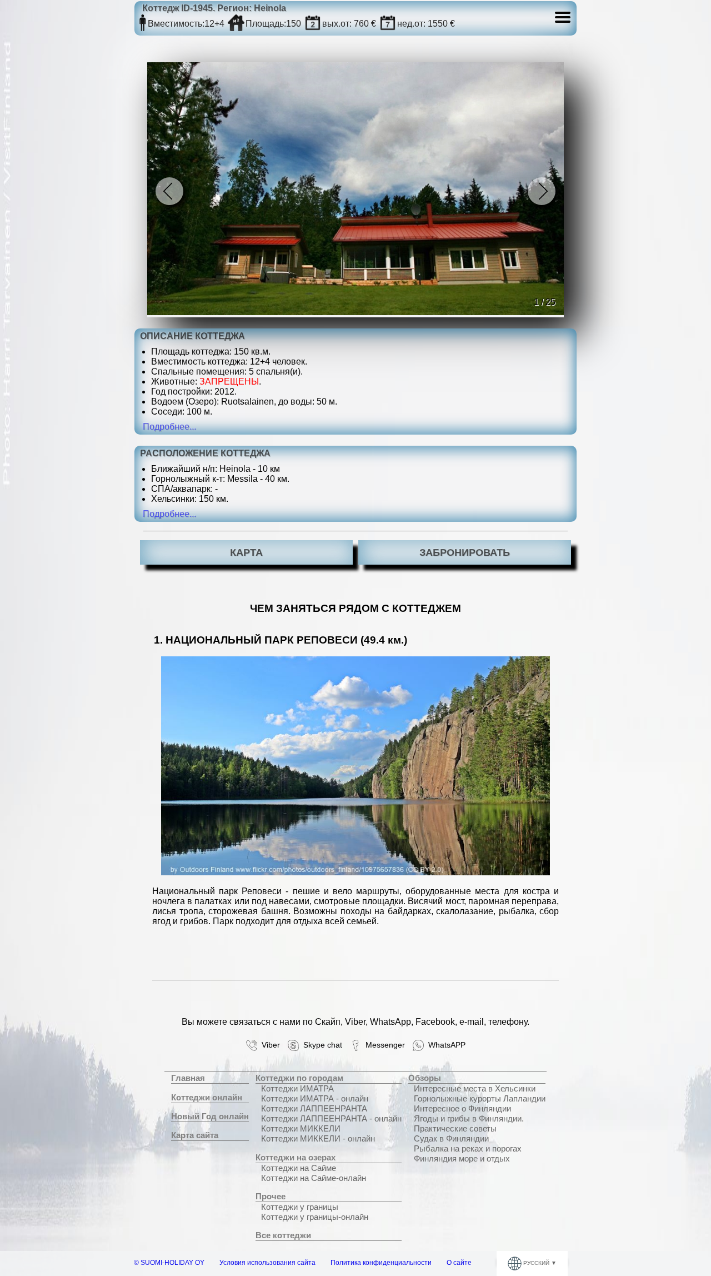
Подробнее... (169, 426)
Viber (268, 1045)
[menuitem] (210, 1078)
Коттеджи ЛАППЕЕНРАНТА (314, 1108)
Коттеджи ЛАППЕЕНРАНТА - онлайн (331, 1118)
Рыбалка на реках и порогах (468, 1148)
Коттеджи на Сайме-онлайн (313, 1178)
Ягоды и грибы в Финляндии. (469, 1118)
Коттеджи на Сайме (298, 1168)
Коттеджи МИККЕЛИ (301, 1128)
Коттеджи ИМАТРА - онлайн (314, 1098)
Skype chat (320, 1045)
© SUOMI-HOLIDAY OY (169, 1263)
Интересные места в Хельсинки (474, 1088)
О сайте (459, 1263)
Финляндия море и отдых (462, 1158)
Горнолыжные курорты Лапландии (479, 1098)
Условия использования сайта (267, 1263)
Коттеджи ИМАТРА (297, 1088)
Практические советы (455, 1128)
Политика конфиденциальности (381, 1263)
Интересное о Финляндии (462, 1108)
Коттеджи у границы (299, 1207)
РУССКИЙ (536, 1263)
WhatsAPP (444, 1045)
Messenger (383, 1045)
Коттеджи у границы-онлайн (314, 1217)
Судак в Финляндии (451, 1138)
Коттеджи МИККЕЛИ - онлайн (318, 1138)
